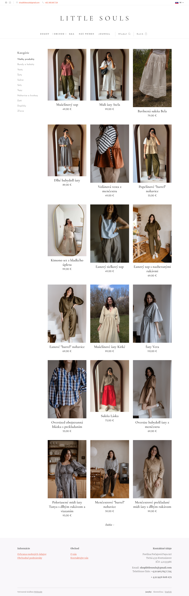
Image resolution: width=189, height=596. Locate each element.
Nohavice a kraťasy (27, 96)
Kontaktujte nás (79, 557)
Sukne (20, 80)
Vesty (20, 70)
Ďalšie (108, 524)
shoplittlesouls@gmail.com (29, 2)
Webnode (38, 592)
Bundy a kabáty (25, 64)
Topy (19, 90)
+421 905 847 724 (51, 2)
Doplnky (21, 106)
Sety (19, 85)
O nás (73, 554)
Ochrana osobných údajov (31, 554)
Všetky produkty (25, 59)
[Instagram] (10, 2)
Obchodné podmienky (29, 557)
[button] (124, 34)
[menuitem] (46, 34)
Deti (19, 101)
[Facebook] (6, 2)
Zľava (20, 111)
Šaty (19, 75)
